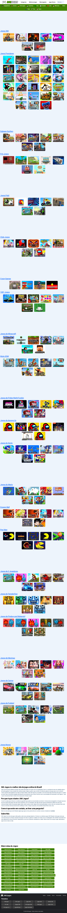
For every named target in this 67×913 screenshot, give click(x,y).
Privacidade (58, 895)
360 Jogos (6, 901)
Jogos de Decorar (34, 886)
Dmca (53, 895)
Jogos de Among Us (8, 420)
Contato (48, 895)
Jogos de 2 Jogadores (9, 571)
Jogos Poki (4, 195)
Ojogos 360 (17, 904)
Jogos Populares (7, 53)
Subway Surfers (6, 131)
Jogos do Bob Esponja (48, 872)
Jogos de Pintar (47, 878)
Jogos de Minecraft (8, 334)
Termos (64, 895)
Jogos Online (8, 889)
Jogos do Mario (6, 484)
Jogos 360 (4, 31)
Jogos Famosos (21, 849)
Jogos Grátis (21, 889)
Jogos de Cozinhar (34, 866)
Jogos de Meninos (8, 872)
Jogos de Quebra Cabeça (34, 881)
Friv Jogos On (6, 907)
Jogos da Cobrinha (34, 852)
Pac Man (3, 530)
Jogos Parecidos (28, 907)
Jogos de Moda (47, 855)
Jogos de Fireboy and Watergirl (12, 616)
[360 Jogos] (10, 2)
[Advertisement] (33, 20)
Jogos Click (50, 904)
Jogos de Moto (21, 852)
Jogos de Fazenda (35, 860)
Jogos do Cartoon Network (21, 869)
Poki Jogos (39, 904)
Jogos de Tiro (48, 860)
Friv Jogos (4, 154)
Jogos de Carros (6, 680)
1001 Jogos (5, 292)
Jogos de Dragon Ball (7, 883)
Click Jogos (5, 237)
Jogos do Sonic (6, 443)
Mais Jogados (43, 2)
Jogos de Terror (7, 881)
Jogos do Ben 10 (34, 872)
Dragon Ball (5, 507)
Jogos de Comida (8, 886)
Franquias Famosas (21, 886)
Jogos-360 (39, 901)
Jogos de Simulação (48, 883)
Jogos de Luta (34, 878)
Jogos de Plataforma (34, 858)
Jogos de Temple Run (9, 594)
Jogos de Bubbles (8, 866)
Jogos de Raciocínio (48, 866)
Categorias (23, 2)
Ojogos (21, 866)
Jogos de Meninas (7, 658)
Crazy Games (5, 279)
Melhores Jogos (33, 2)
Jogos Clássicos (21, 881)
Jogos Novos (52, 2)
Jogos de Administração (48, 886)
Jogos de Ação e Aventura (21, 858)
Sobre (44, 895)
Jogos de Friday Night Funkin (12, 398)
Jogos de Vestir (21, 875)
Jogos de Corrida (34, 875)
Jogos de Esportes (8, 869)
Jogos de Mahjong (21, 855)
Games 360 (50, 901)
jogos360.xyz (17, 907)
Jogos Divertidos (8, 855)
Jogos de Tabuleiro (34, 863)
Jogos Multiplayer (48, 852)
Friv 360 (6, 904)
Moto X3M (4, 356)
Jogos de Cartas (8, 860)
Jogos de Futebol (7, 703)
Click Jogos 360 (28, 904)
